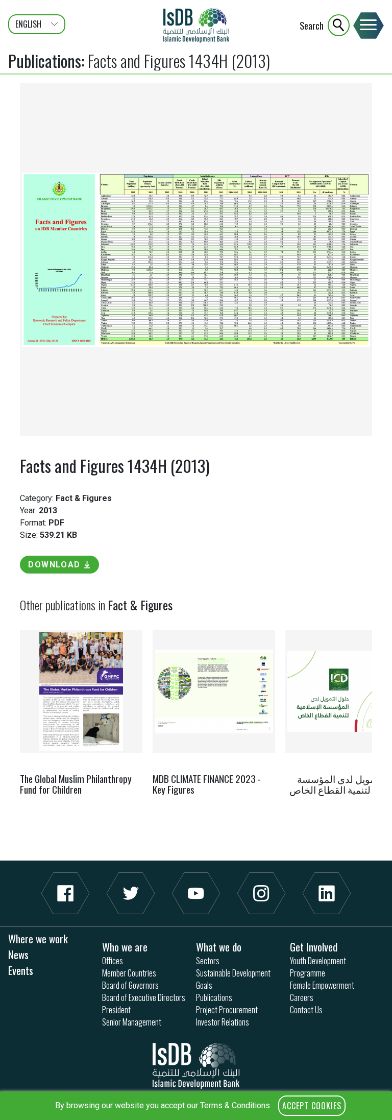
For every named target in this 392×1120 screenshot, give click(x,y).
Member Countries (129, 973)
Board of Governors (130, 985)
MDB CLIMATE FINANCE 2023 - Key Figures (207, 784)
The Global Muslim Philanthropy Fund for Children (76, 784)
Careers (301, 997)
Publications (44, 61)
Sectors (207, 961)
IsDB (196, 25)
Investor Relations (222, 1022)
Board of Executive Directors (143, 997)
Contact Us (306, 1010)
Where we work (38, 938)
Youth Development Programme (318, 967)
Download (54, 564)
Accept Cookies (311, 1106)
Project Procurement (227, 1010)
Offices (112, 961)
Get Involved (313, 947)
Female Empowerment (322, 985)
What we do (218, 947)
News (18, 954)
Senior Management (131, 1022)
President (116, 1010)
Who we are (125, 947)
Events (20, 970)
